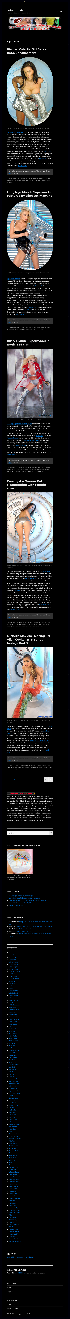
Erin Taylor (12, 1053)
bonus (42, 467)
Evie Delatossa (13, 1057)
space (23, 626)
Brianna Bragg (13, 1014)
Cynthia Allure (13, 1029)
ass (18, 178)
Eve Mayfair (13, 1055)
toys (11, 769)
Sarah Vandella (14, 1179)
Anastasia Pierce (14, 971)
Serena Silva (13, 1184)
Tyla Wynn (12, 1227)
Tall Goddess (13, 1217)
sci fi (34, 329)
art (24, 765)
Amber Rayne (13, 967)
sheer (44, 329)
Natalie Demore (14, 1146)
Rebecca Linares (14, 1172)
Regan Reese (13, 1174)
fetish (40, 178)
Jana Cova (12, 1076)
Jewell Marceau (14, 1084)
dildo (30, 622)
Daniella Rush (13, 1041)
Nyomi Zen (12, 1165)
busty (29, 178)
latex (11, 180)
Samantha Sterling (15, 1177)
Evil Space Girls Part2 (16, 905)
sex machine (43, 158)
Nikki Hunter (13, 1155)
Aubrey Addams (14, 998)
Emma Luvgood (14, 1050)
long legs (24, 329)
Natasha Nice (12, 178)
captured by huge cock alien (39, 740)
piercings (28, 180)
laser (12, 329)
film (19, 469)
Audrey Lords (13, 1000)
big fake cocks (35, 765)
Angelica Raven (14, 979)
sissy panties (32, 307)
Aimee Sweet (13, 955)
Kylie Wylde (13, 1103)
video (31, 471)
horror (49, 765)
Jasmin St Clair (14, 1079)
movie (48, 469)
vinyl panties (46, 571)
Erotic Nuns (20, 1257)
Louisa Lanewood (14, 1124)
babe (19, 467)
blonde (31, 327)
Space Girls (10, 1257)
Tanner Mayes (13, 1220)
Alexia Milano (13, 957)
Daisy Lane (12, 1031)
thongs (43, 180)
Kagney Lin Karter (15, 1091)
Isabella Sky (13, 1067)
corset (34, 327)
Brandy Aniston (14, 1010)
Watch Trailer (22, 165)
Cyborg (11, 1026)
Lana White (12, 1107)
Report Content (12, 1308)
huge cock (38, 286)
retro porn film (44, 605)
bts (49, 467)
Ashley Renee (13, 995)
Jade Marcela (13, 1069)
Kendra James (13, 1098)
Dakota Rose (13, 1038)
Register (10, 1292)
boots (46, 467)
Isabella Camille (14, 1064)
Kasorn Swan (13, 1096)
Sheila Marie (13, 1193)
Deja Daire (12, 1045)
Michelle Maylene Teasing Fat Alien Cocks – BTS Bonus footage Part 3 (28, 639)
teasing (50, 767)
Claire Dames (13, 1022)
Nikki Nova (12, 1158)
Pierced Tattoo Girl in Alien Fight (20, 903)
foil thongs (47, 151)
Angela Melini (13, 976)
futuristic (47, 178)
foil (43, 178)
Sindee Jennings (14, 1198)
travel (29, 626)
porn (13, 471)
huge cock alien (30, 578)
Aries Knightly (13, 993)
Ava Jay (11, 1002)
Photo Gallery (13, 1170)
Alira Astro (12, 959)
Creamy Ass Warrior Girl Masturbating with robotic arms (26, 484)
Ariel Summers (14, 986)
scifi (19, 471)
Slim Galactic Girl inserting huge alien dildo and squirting (28, 900)
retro (33, 180)
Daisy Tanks (13, 1036)
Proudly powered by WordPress (24, 1314)
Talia (10, 1215)
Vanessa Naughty (14, 1229)
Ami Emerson (13, 969)
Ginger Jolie (13, 1062)
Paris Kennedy (13, 1167)
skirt (39, 180)
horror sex (39, 435)
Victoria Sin (12, 1236)
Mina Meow (13, 1143)
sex (21, 471)
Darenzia (12, 1043)
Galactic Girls (15, 10)
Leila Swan (12, 1112)
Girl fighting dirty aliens (31, 440)
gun (45, 327)
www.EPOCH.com (20, 1273)
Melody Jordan (14, 1134)
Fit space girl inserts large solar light (21, 896)
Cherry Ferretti (14, 1019)
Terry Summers (14, 1224)
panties (23, 180)
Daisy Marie (13, 1033)
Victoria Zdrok (12, 467)
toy (26, 626)
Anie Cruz (12, 981)
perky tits (21, 767)
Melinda (11, 1131)
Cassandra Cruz (14, 1017)
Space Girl (28, 310)
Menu (59, 11)
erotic (38, 327)
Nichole (11, 1153)
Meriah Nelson (14, 1136)
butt (32, 178)
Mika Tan (12, 1141)
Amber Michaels (14, 964)
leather (20, 329)
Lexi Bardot (12, 1115)
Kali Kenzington (14, 1093)
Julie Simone (13, 1088)
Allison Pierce (13, 962)
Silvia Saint (12, 1196)
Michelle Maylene (13, 765)
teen (8, 769)
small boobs (43, 767)
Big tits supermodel (13, 279)
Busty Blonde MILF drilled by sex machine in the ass (35, 926)
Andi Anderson (14, 974)
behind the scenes (26, 467)
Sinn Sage (12, 1201)
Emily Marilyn (13, 1048)
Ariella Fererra (13, 990)
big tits (22, 178)
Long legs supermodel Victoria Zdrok (19, 424)
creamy (36, 178)
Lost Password (12, 1300)
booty (25, 178)
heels (8, 180)
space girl (17, 590)
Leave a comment (20, 331)
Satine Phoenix (14, 1181)
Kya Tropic (12, 1100)
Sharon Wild (13, 1189)
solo (20, 626)
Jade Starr (12, 1072)
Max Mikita (12, 1129)
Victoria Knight (14, 1234)
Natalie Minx (13, 1148)
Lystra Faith (13, 1127)
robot (17, 626)
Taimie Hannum (14, 1212)
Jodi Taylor (12, 1086)
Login (10, 173)
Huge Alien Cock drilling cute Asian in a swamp (24, 898)
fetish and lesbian (13, 438)
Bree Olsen (12, 1012)
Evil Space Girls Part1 (26, 929)
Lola (10, 1122)
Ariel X (11, 988)
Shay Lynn (12, 1191)
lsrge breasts (17, 180)
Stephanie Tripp (14, 1210)
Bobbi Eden (12, 1007)
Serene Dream (13, 1186)
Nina (10, 1162)
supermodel (10, 331)
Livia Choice (13, 1119)
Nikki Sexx (12, 1160)
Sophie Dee (12, 1205)
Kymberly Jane (14, 1105)
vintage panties (21, 445)
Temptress (12, 1222)
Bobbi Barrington (14, 1005)
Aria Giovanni (13, 983)
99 (9, 952)
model (44, 469)
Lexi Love (12, 1117)
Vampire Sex (29, 1257)
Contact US (11, 1304)
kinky (26, 469)
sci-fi (36, 180)
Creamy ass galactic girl (15, 132)
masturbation (37, 624)
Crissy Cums (11, 622)
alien (22, 327)
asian (26, 765)
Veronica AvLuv (14, 1232)
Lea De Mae (12, 1110)
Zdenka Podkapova (13, 327)
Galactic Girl (13, 1060)
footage (22, 469)
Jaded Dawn (13, 1074)
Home (9, 1287)
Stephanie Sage (14, 1208)
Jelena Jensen (13, 1081)
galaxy (14, 624)
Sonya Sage (12, 1203)
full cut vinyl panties (44, 622)
